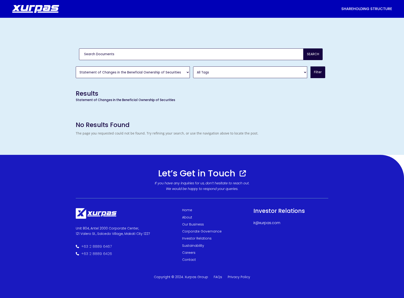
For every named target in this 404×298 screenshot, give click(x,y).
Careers (188, 252)
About (187, 217)
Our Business (193, 224)
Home (187, 210)
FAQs (218, 277)
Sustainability (193, 245)
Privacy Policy (239, 277)
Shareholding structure (366, 8)
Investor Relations (197, 238)
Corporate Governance (202, 231)
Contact (189, 259)
